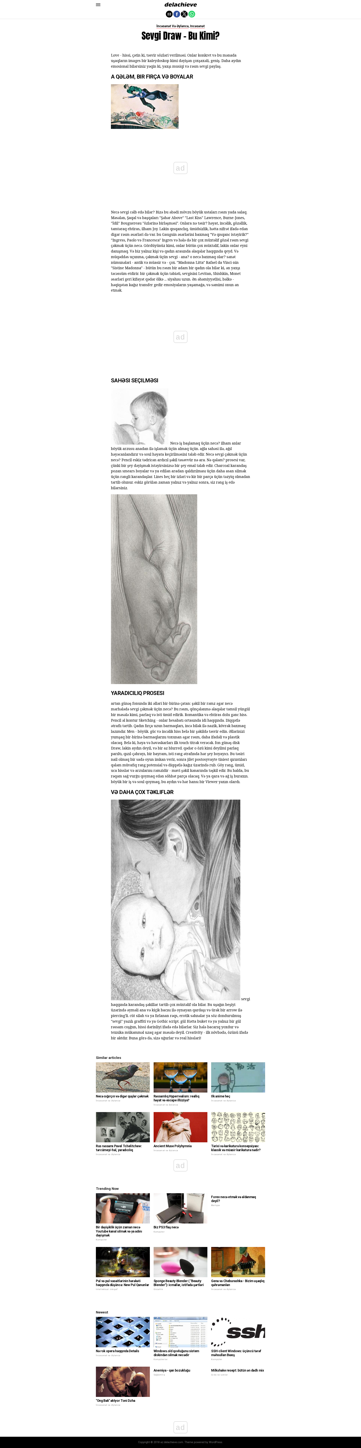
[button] (98, 4)
